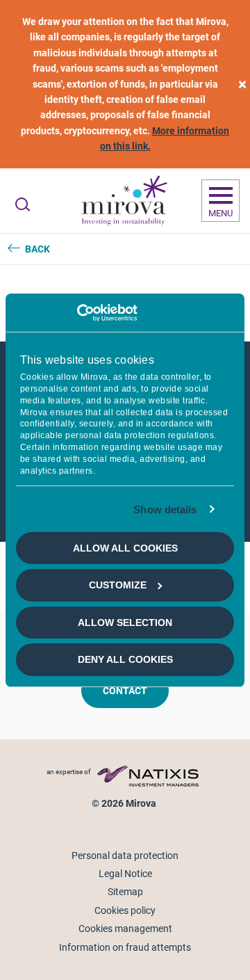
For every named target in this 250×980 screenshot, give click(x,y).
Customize (118, 585)
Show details (165, 509)
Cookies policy (125, 910)
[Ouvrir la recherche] (22, 204)
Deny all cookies (125, 659)
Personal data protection (125, 855)
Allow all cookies (125, 548)
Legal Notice (125, 873)
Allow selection (125, 622)
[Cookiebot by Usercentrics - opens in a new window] (77, 312)
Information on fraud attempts (125, 947)
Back (37, 249)
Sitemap (125, 891)
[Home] (124, 201)
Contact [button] (125, 690)
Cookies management (125, 928)
